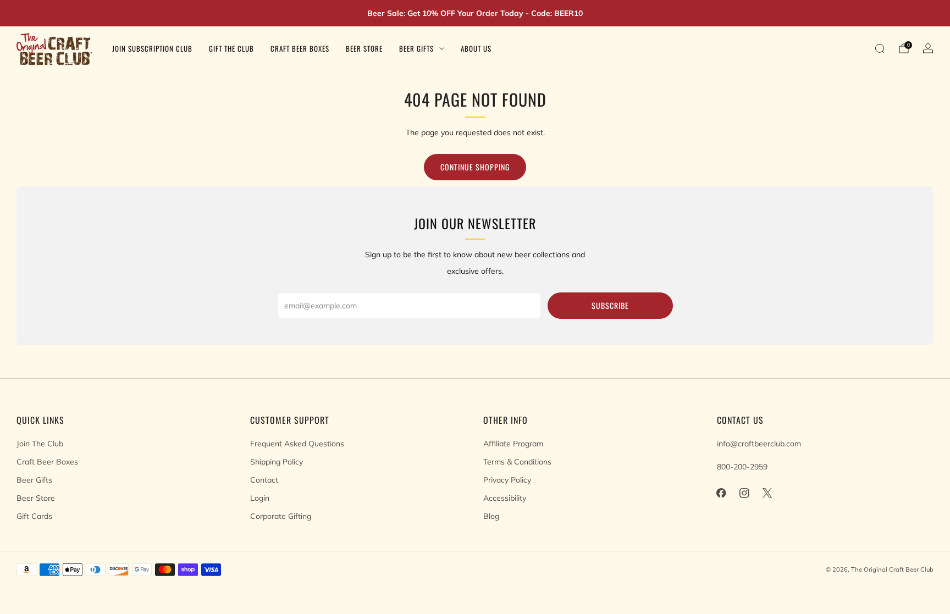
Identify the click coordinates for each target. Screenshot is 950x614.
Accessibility (504, 498)
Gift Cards (34, 516)
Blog (491, 516)
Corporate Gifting (280, 516)
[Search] (879, 48)
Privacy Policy (507, 480)
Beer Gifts (416, 48)
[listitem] (475, 13)
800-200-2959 (742, 467)
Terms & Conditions (517, 462)
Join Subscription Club (152, 48)
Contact (264, 480)
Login (259, 498)
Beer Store (364, 48)
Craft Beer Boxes (299, 48)
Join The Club (39, 444)
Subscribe (610, 305)
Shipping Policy (276, 462)
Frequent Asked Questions (297, 444)
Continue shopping (475, 167)
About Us (476, 48)
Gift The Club (231, 48)
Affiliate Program (513, 444)
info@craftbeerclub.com (759, 444)
